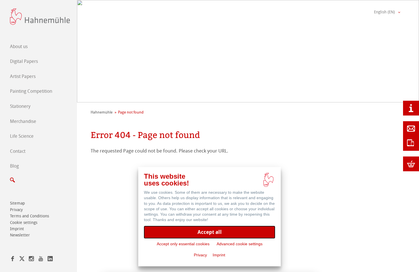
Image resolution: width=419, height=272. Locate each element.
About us (19, 46)
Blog (14, 166)
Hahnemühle (102, 112)
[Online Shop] (411, 163)
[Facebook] (12, 259)
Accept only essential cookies (183, 244)
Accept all (210, 232)
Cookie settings (23, 222)
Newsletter (20, 235)
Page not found (131, 112)
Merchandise (23, 121)
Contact (17, 151)
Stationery (20, 106)
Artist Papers (23, 76)
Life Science (22, 136)
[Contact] (411, 128)
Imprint (17, 228)
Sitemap (17, 203)
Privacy (16, 209)
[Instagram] (31, 259)
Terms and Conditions (29, 216)
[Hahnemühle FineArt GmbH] (40, 17)
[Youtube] (40, 259)
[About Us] (411, 108)
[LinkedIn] (50, 259)
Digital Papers (24, 61)
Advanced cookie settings (240, 244)
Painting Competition (31, 91)
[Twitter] (22, 259)
